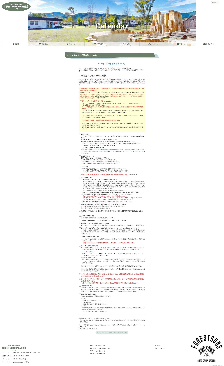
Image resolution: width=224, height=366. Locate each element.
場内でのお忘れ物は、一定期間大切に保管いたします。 (113, 303)
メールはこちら (19, 362)
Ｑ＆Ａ (216, 2)
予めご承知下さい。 (110, 174)
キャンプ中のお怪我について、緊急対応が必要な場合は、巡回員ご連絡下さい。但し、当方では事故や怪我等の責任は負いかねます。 (104, 206)
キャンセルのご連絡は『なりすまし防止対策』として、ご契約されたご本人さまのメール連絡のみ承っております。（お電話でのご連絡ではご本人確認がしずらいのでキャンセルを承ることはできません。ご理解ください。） (113, 258)
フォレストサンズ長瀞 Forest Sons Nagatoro (16, 6)
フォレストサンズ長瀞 (14, 347)
